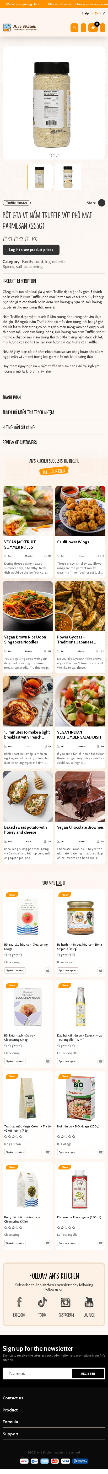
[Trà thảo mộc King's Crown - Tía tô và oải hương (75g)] (28, 1115)
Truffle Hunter (16, 203)
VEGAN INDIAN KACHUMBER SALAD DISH (79, 735)
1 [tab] (51, 155)
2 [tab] (56, 155)
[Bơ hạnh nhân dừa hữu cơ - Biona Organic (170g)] (80, 933)
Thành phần (12, 397)
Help (85, 13)
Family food (32, 261)
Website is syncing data (23, 4)
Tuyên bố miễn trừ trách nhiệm (28, 412)
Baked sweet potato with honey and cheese (25, 830)
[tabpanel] (54, 103)
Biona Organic (66, 962)
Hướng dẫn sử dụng (19, 427)
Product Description (19, 280)
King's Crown (12, 1144)
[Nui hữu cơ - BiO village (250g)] (80, 1115)
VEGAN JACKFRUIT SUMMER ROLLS (20, 545)
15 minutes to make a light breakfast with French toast (27, 735)
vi (104, 13)
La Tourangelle (67, 1053)
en (97, 13)
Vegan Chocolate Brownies (80, 827)
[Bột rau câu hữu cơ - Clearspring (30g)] (28, 933)
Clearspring (11, 962)
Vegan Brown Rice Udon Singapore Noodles (25, 640)
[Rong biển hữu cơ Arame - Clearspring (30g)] (28, 1206)
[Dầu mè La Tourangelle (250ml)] (80, 1206)
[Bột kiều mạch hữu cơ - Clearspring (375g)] (28, 1024)
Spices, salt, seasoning (22, 266)
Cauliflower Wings (73, 542)
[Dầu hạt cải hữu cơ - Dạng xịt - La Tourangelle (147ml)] (80, 1024)
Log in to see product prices (31, 250)
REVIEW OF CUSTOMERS (20, 442)
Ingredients (55, 261)
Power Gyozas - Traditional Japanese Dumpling (75, 640)
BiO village (64, 1144)
